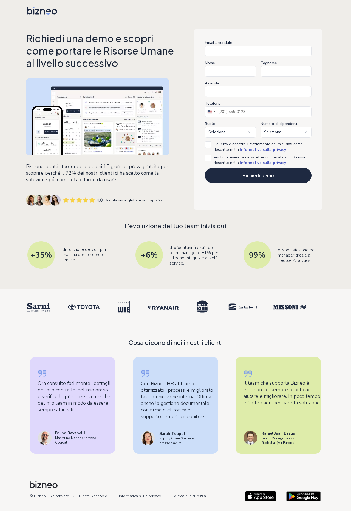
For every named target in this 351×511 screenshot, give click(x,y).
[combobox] (211, 112)
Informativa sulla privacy (140, 496)
